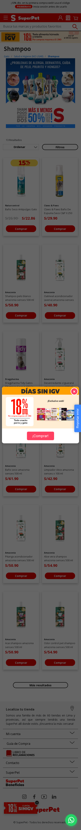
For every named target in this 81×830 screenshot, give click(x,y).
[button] (71, 820)
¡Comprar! (40, 436)
